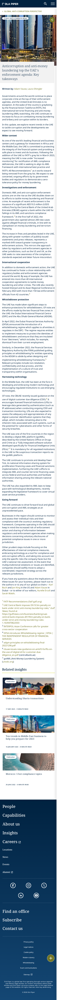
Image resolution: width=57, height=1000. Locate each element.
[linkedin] (20, 895)
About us (11, 824)
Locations (7, 849)
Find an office (16, 911)
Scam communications (28, 968)
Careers (10, 841)
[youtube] (36, 895)
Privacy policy (29, 942)
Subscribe (12, 920)
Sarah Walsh (8, 593)
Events (6, 864)
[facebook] (13, 885)
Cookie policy (28, 952)
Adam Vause (20, 88)
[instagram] (28, 885)
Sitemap (27, 974)
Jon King (16, 587)
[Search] (45, 4)
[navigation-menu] (53, 4)
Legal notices (28, 947)
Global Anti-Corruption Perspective (23, 11)
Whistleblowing (28, 963)
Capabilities (14, 815)
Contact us (13, 928)
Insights (10, 832)
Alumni (6, 872)
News (5, 857)
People (9, 806)
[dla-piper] (10, 3)
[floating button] (50, 958)
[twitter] (44, 885)
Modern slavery (28, 957)
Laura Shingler (35, 88)
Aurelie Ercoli (43, 590)
